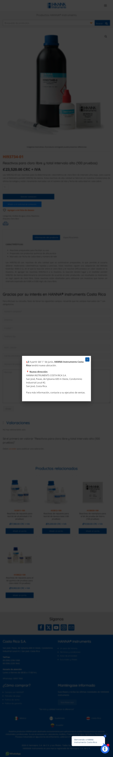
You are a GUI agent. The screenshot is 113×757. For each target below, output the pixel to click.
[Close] (87, 359)
